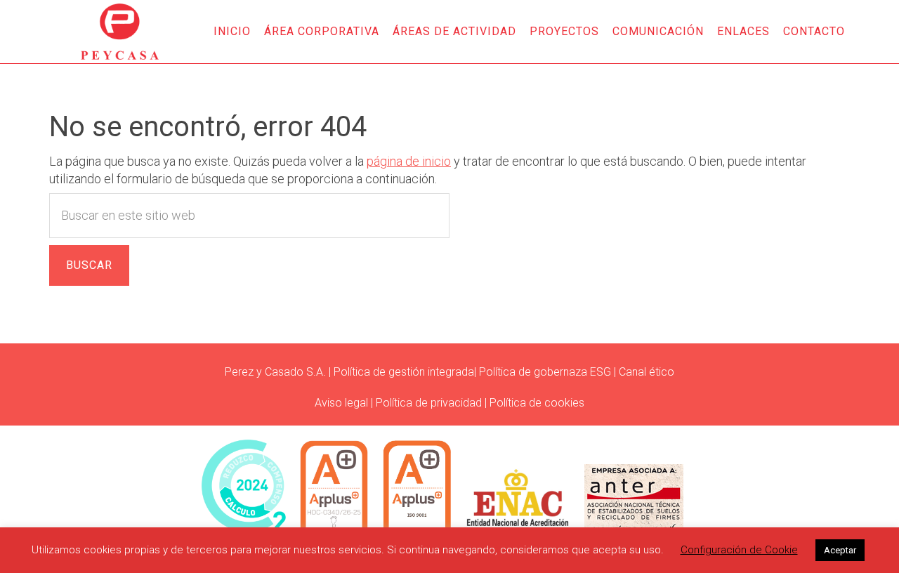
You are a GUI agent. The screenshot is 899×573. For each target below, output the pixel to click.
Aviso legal (341, 402)
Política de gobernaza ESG (545, 371)
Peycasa (119, 32)
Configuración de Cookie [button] (739, 550)
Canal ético (646, 371)
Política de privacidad (429, 402)
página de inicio (409, 161)
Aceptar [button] (840, 550)
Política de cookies (537, 402)
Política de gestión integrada (404, 371)
